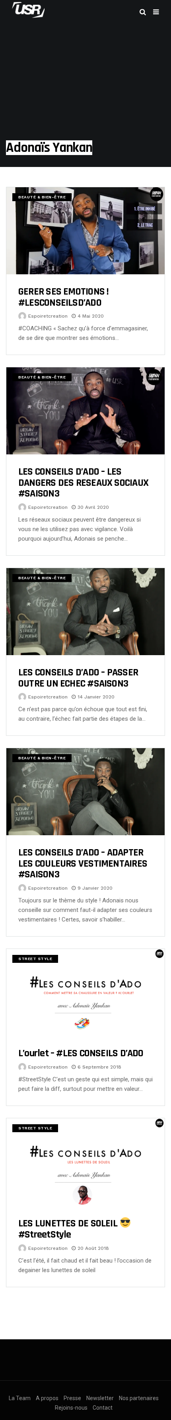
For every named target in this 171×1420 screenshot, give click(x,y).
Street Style (35, 958)
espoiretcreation (48, 316)
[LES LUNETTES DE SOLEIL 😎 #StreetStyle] (85, 1161)
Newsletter (100, 1398)
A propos (47, 1398)
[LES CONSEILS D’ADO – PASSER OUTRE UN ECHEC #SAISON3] (85, 611)
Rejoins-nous (71, 1407)
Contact (103, 1407)
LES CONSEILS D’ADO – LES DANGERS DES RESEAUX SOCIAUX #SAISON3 (83, 482)
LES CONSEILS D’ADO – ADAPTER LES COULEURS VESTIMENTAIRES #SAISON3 (82, 863)
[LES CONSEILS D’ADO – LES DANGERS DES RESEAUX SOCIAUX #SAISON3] (85, 410)
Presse (72, 1398)
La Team (20, 1398)
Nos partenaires (139, 1398)
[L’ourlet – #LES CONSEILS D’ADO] (85, 992)
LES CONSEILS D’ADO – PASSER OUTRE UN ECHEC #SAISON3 (78, 678)
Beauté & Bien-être (42, 197)
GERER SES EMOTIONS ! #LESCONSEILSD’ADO (63, 297)
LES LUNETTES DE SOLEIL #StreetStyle (68, 1229)
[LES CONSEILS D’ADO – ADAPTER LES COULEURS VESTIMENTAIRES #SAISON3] (85, 791)
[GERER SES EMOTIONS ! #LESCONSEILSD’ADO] (85, 230)
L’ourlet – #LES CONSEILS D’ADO (81, 1053)
